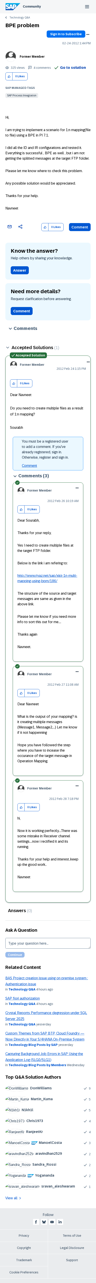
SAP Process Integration (21, 95)
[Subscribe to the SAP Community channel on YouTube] (52, 1222)
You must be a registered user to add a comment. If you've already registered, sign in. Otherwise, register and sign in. (45, 449)
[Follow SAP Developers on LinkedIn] (60, 1222)
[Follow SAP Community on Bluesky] (44, 1222)
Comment (79, 227)
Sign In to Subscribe (66, 34)
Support (72, 1260)
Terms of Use (72, 1235)
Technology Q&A (19, 17)
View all (11, 1198)
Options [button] (88, 34)
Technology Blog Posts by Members (37, 1065)
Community (32, 6)
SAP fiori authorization (22, 998)
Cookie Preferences (23, 1272)
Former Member (32, 56)
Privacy (24, 1235)
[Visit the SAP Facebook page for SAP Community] (36, 1222)
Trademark (24, 1260)
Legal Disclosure (72, 1248)
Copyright (24, 1248)
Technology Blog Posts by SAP (33, 1045)
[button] (9, 76)
